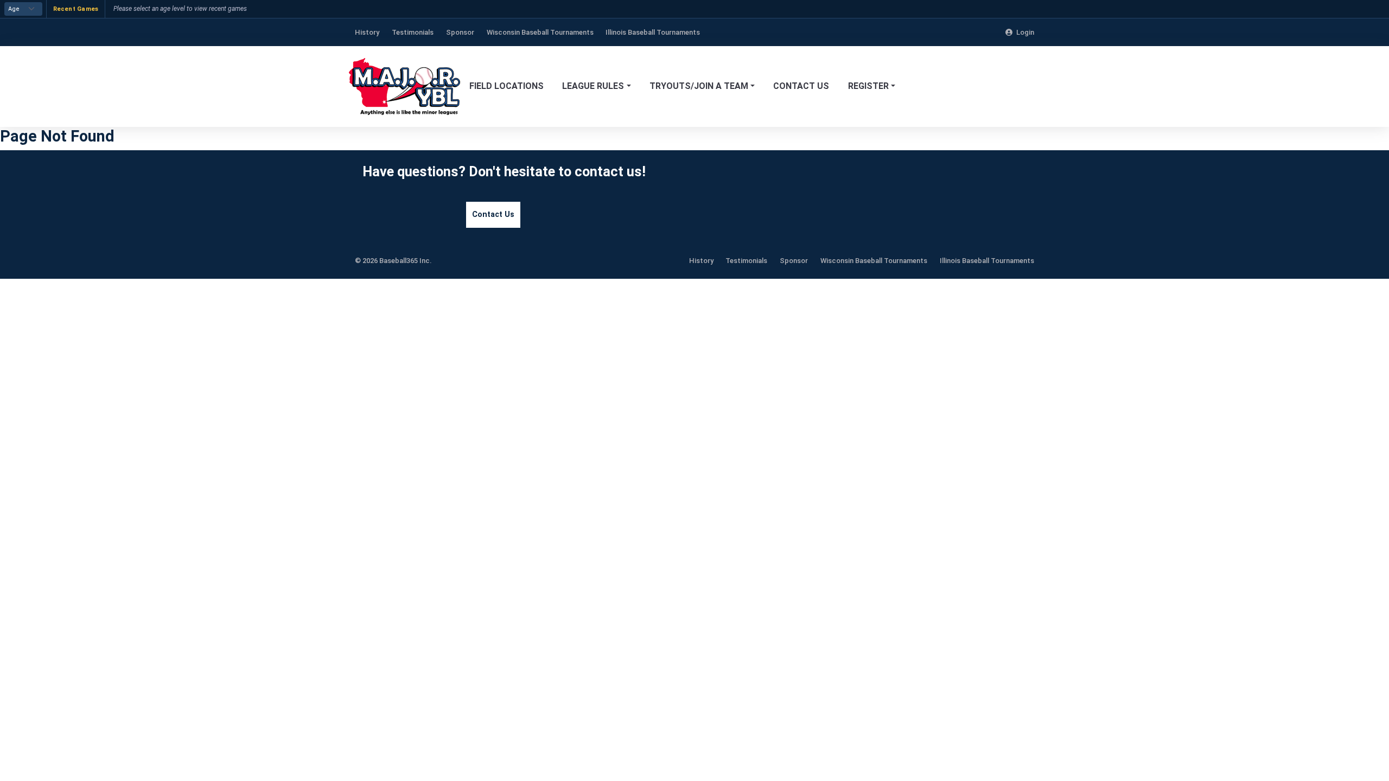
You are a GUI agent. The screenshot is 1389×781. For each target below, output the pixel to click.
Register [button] (868, 86)
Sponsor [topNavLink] (460, 32)
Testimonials (746, 261)
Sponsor (794, 261)
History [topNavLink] (367, 32)
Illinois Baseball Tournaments (987, 261)
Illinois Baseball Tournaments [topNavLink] (653, 32)
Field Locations (506, 86)
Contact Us (801, 86)
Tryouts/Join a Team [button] (698, 86)
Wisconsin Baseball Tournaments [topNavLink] (540, 32)
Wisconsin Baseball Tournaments (873, 261)
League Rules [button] (593, 86)
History (701, 261)
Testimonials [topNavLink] (413, 32)
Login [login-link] (1025, 32)
